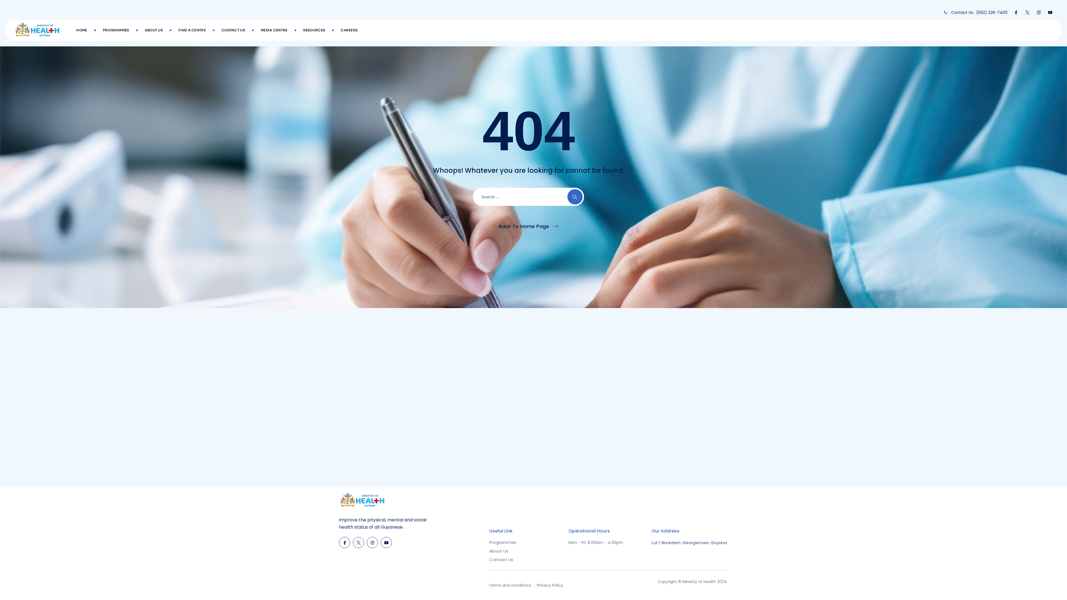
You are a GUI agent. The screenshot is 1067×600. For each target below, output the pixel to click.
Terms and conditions (510, 585)
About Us (154, 30)
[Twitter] (1027, 12)
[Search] (575, 196)
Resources (314, 30)
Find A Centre (192, 30)
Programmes (116, 30)
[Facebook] (1016, 12)
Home (81, 30)
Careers (349, 30)
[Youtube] (1050, 12)
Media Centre (274, 30)
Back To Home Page (524, 226)
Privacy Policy (550, 585)
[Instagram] (1039, 12)
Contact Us (233, 30)
